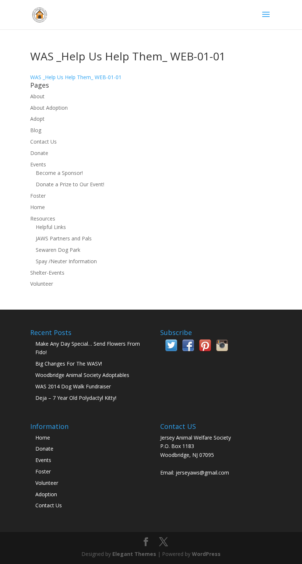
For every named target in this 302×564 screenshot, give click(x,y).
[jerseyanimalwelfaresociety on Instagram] (222, 349)
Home (37, 207)
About (37, 96)
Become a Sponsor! (59, 172)
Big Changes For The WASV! (68, 363)
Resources (42, 218)
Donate (39, 152)
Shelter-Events (47, 272)
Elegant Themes (134, 553)
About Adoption (49, 107)
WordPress (206, 553)
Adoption (46, 494)
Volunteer (41, 283)
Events (38, 164)
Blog (35, 130)
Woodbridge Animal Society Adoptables (82, 374)
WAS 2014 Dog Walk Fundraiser (73, 386)
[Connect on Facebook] (188, 349)
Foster (38, 195)
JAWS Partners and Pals (64, 238)
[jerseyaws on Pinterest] (205, 349)
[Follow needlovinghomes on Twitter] (171, 349)
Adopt (37, 118)
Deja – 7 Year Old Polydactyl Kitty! (75, 397)
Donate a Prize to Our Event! (70, 184)
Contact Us (43, 141)
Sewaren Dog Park (58, 249)
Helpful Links (51, 226)
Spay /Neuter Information (66, 261)
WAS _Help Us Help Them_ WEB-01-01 (76, 77)
